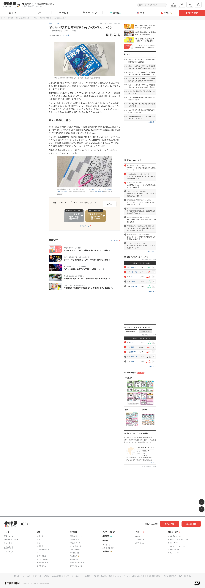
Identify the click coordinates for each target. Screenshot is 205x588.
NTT (131, 342)
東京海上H (133, 357)
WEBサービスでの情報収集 (53, 576)
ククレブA (134, 286)
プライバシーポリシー (73, 576)
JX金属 (133, 281)
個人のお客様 (169, 524)
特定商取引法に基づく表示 (103, 576)
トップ (14, 13)
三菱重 (132, 361)
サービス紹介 (27, 576)
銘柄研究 (65, 13)
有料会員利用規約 (170, 576)
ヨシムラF (134, 267)
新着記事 (10, 18)
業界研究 (116, 13)
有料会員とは (84, 226)
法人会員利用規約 (185, 576)
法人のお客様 (191, 524)
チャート (181, 6)
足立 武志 (66, 35)
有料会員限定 (99, 192)
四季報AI (167, 13)
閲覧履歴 (173, 6)
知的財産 (87, 576)
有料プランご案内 (192, 13)
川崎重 (132, 347)
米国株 (142, 13)
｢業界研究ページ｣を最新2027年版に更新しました (40, 4)
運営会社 (17, 576)
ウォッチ (189, 6)
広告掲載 (38, 576)
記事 (39, 13)
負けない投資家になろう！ (23, 18)
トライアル (134, 272)
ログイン (198, 6)
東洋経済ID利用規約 (154, 576)
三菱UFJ (133, 352)
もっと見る (114, 240)
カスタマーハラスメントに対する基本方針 (129, 576)
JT (131, 277)
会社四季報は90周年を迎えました (32, 6)
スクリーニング (91, 13)
